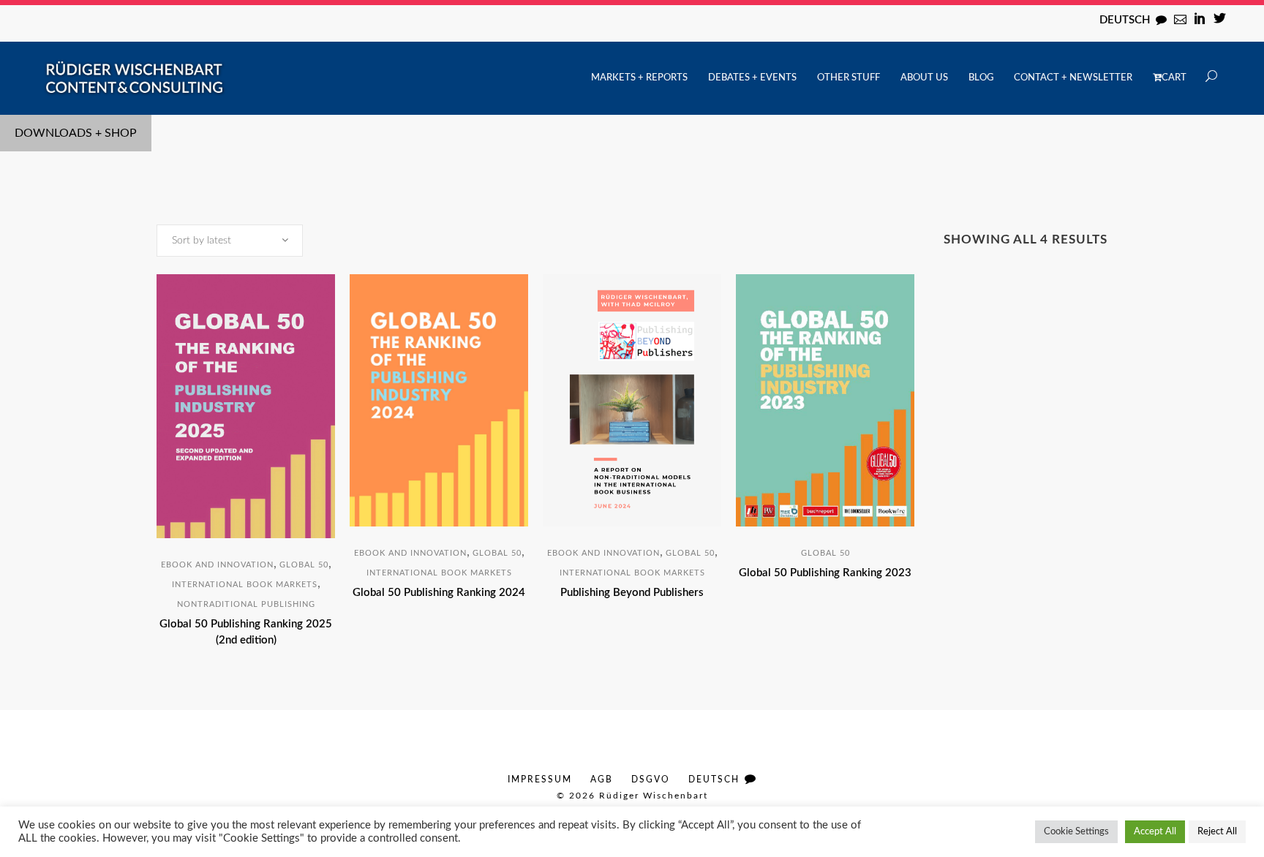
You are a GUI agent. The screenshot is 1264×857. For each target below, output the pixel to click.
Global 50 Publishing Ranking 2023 (825, 572)
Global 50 (303, 565)
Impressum (540, 779)
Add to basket (189, 664)
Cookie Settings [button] (1076, 832)
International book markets (244, 585)
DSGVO (650, 779)
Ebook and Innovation (217, 565)
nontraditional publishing (246, 604)
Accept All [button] (1155, 832)
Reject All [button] (1217, 832)
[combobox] (230, 240)
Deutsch (1125, 20)
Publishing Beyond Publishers (632, 592)
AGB (601, 779)
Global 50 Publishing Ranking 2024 (439, 592)
